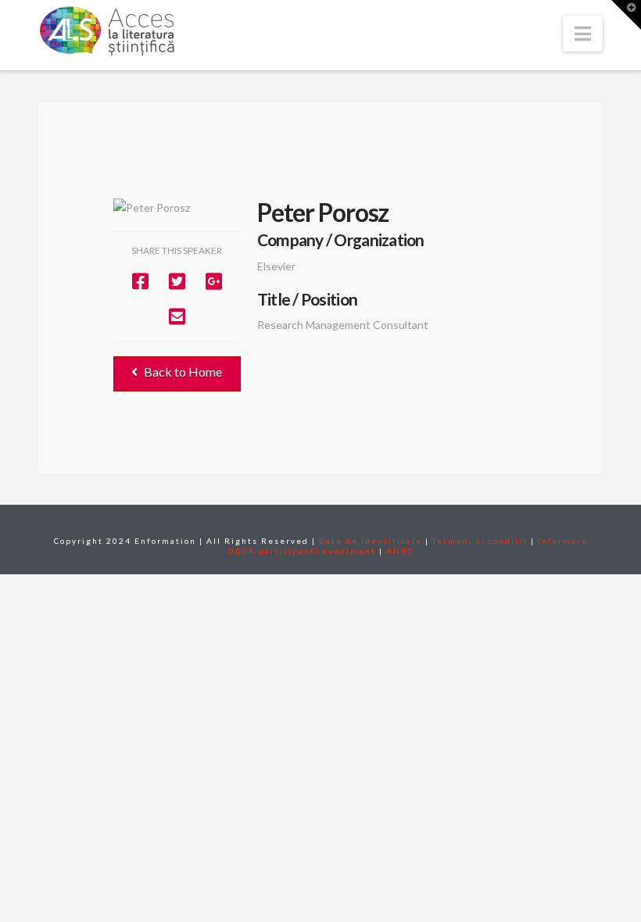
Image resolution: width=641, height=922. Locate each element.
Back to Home (183, 371)
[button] (583, 34)
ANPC (400, 551)
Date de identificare (370, 540)
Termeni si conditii (480, 540)
